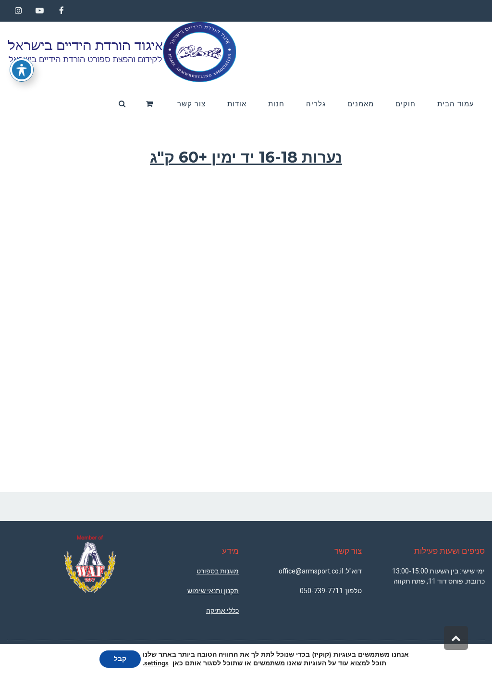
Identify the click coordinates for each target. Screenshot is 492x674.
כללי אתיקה (222, 610)
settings (156, 663)
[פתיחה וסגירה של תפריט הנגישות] (21, 69)
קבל (120, 658)
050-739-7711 (321, 591)
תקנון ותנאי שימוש (213, 591)
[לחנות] (151, 104)
